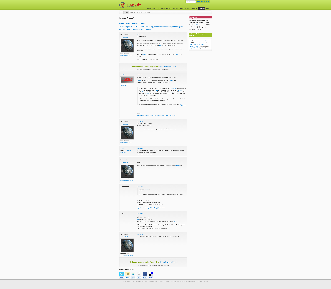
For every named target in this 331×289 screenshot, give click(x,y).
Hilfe (207, 8)
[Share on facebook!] (146, 278)
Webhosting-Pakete (166, 8)
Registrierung (205, 1)
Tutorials (147, 12)
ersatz (142, 26)
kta (123, 148)
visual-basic (125, 37)
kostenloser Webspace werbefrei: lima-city (136, 5)
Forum (126, 12)
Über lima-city (168, 282)
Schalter (179, 90)
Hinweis (139, 80)
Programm (178, 54)
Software (142, 24)
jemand (156, 26)
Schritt (171, 80)
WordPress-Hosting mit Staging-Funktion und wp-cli (198, 45)
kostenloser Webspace (153, 8)
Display (173, 92)
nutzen (169, 27)
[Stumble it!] (134, 278)
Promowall (140, 12)
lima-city (121, 24)
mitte (160, 27)
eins (132, 27)
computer (122, 27)
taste (141, 29)
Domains (187, 8)
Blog (175, 282)
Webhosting (126, 282)
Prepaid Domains (194, 48)
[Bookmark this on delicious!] (151, 278)
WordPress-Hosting (178, 8)
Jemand (144, 54)
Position (144, 92)
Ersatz (150, 49)
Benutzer (132, 12)
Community (202, 8)
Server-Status (204, 282)
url (145, 29)
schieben (128, 30)
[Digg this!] (128, 278)
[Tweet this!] (122, 278)
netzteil (164, 27)
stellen (138, 30)
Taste (156, 90)
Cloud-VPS (194, 8)
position (174, 26)
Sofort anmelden (199, 24)
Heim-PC (135, 24)
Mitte (181, 104)
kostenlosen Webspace (126, 55)
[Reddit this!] (140, 278)
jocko (123, 75)
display (127, 26)
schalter (122, 29)
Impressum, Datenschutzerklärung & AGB (188, 282)
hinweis (148, 27)
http (152, 26)
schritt (134, 29)
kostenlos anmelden (168, 66)
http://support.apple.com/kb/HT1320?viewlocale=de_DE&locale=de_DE (156, 115)
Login (198, 1)
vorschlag (149, 30)
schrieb (147, 189)
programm (180, 27)
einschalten (137, 27)
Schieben (147, 93)
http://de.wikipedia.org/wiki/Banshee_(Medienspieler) (151, 208)
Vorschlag (177, 165)
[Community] (122, 11)
